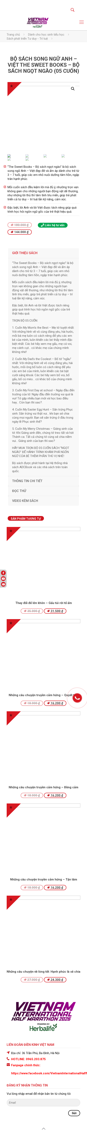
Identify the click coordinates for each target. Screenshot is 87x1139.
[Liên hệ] (77, 700)
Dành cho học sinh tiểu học (46, 34)
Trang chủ (13, 34)
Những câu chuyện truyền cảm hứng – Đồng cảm (43, 787)
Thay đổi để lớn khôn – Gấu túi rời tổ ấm (43, 603)
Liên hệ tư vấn (54, 225)
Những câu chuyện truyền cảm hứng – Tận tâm (43, 879)
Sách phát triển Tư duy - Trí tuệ (27, 38)
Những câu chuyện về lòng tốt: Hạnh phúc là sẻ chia (43, 971)
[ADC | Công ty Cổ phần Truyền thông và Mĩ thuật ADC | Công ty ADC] (37, 22)
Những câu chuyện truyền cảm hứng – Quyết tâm (44, 695)
